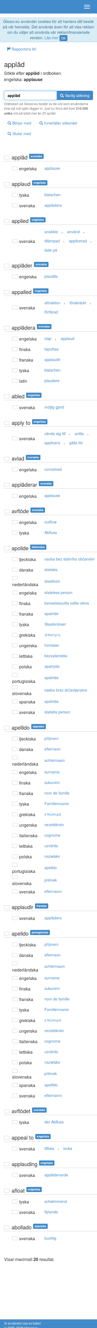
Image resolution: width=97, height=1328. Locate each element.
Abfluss (50, 532)
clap (47, 338)
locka (67, 1148)
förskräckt (78, 302)
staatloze (52, 581)
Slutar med (21, 133)
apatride (51, 613)
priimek (50, 880)
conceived (53, 469)
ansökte (51, 231)
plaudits (51, 276)
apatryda (52, 666)
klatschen (52, 194)
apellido (51, 1084)
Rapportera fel (23, 49)
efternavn (52, 749)
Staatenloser (55, 624)
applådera (53, 205)
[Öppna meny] (87, 6)
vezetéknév (54, 824)
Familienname (56, 803)
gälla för (76, 442)
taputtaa (51, 349)
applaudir (52, 359)
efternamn (53, 891)
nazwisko (52, 856)
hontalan (51, 645)
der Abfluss (54, 1122)
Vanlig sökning (76, 95)
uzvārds (51, 845)
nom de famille (57, 793)
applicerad (78, 240)
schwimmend (55, 1201)
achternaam (54, 760)
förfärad (51, 312)
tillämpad (52, 240)
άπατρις (52, 634)
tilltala (49, 1148)
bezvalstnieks (55, 655)
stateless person (58, 592)
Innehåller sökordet (60, 123)
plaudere (52, 380)
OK (63, 38)
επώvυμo (52, 814)
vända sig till (54, 433)
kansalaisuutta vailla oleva (66, 603)
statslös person (57, 712)
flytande (51, 1211)
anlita (79, 433)
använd (73, 231)
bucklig (50, 1238)
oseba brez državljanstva (65, 690)
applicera (52, 442)
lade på (50, 250)
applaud (67, 338)
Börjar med (21, 123)
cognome (52, 835)
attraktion (52, 302)
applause (52, 168)
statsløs (50, 569)
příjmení (51, 738)
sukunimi (52, 782)
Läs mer (51, 37)
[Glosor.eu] (13, 7)
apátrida (51, 677)
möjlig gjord (54, 407)
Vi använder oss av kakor (22, 1323)
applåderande (56, 1174)
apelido (50, 867)
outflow (50, 522)
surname (52, 772)
